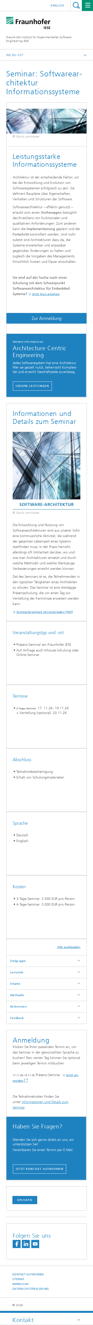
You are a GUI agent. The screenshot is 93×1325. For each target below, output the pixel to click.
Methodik (17, 995)
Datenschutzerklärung (30, 1289)
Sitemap (18, 1279)
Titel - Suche (76, 5)
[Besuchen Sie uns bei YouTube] (35, 1244)
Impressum (20, 1284)
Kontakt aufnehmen (28, 1274)
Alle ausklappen (69, 947)
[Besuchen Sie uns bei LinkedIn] (26, 1244)
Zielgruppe (18, 961)
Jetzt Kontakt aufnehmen (39, 1169)
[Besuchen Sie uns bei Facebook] (17, 1244)
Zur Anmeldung (47, 318)
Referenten (18, 1006)
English (57, 5)
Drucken (24, 1200)
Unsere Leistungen (32, 386)
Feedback (17, 1018)
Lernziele (17, 972)
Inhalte (15, 983)
